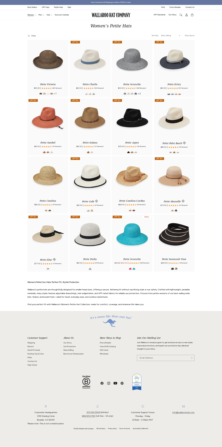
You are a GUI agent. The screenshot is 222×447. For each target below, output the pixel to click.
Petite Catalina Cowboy (132, 201)
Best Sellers (32, 7)
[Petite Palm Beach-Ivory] (170, 152)
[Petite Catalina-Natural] (46, 210)
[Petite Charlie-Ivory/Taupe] (89, 94)
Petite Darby (90, 259)
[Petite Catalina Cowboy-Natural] (130, 210)
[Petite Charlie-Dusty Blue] (86, 94)
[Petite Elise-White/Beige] (47, 268)
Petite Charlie (90, 84)
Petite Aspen (132, 143)
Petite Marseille (172, 202)
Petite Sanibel (47, 143)
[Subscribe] (191, 358)
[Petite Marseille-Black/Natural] (175, 210)
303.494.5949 (93, 412)
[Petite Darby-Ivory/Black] (89, 268)
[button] (31, 15)
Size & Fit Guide (33, 350)
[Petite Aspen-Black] (128, 152)
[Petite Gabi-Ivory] (88, 210)
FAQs (29, 357)
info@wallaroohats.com (183, 412)
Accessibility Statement (140, 428)
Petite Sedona (90, 143)
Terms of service (124, 428)
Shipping (31, 343)
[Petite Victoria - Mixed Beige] (44, 93)
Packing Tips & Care (35, 354)
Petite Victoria (48, 84)
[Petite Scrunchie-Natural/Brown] (132, 93)
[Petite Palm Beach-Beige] (174, 152)
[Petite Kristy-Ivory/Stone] (175, 94)
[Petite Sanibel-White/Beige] (51, 152)
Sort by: (155, 35)
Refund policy (100, 428)
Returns (30, 346)
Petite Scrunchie (132, 84)
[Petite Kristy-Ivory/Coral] (179, 94)
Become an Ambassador (73, 354)
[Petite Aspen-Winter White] (135, 152)
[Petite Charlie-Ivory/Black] (93, 94)
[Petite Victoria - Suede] (40, 93)
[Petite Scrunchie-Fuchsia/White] (130, 268)
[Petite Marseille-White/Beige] (172, 210)
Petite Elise (46, 260)
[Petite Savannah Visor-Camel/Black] (175, 268)
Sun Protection (69, 346)
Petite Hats (58, 7)
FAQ (163, 7)
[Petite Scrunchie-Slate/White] (135, 93)
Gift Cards (104, 350)
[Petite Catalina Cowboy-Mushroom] (133, 210)
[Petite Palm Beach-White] (177, 152)
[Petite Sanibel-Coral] (44, 152)
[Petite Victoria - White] (47, 93)
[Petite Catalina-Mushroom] (49, 210)
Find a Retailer (175, 7)
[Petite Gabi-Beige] (91, 210)
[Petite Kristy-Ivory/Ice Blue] (172, 94)
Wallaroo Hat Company (86, 429)
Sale (69, 7)
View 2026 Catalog (108, 346)
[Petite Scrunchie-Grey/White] (124, 93)
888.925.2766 (88, 416)
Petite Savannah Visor (174, 259)
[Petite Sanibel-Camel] (47, 152)
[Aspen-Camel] (132, 152)
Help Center (32, 365)
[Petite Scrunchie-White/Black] (128, 93)
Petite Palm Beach (173, 143)
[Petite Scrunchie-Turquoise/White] (133, 268)
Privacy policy (112, 428)
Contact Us (190, 7)
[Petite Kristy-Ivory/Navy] (168, 94)
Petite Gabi (88, 202)
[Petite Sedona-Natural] (91, 152)
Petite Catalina (48, 201)
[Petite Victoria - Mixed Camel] (51, 93)
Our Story (67, 343)
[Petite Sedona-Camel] (88, 152)
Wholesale (104, 354)
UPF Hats (45, 7)
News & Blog (68, 350)
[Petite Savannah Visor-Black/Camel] (172, 268)
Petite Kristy (174, 84)
